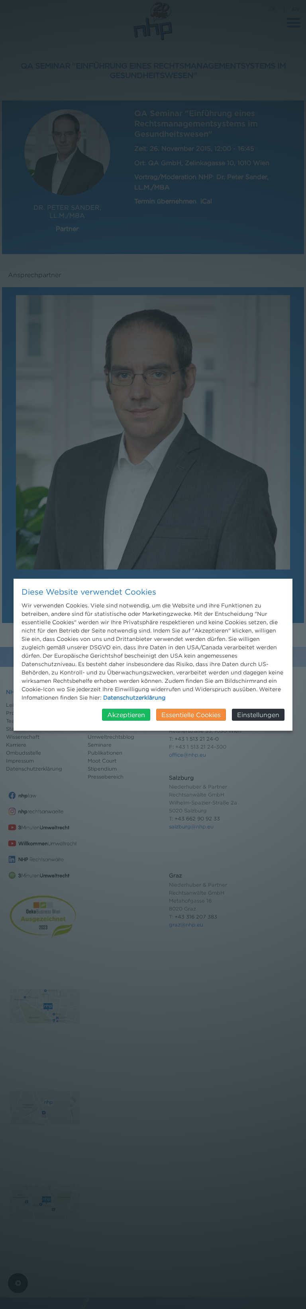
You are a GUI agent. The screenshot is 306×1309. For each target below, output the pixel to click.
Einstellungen (258, 714)
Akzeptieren (126, 714)
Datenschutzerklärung (134, 697)
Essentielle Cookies (191, 714)
